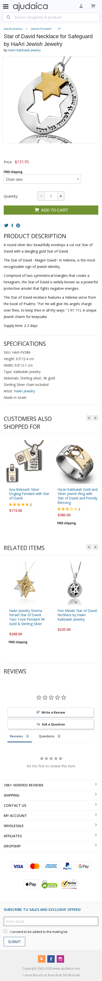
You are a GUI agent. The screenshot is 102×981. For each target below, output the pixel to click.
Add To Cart (54, 210)
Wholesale (14, 825)
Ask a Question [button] (53, 724)
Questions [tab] (46, 736)
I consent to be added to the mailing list (38, 932)
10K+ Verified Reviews (23, 785)
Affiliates (13, 836)
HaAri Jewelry (24, 391)
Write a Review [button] (53, 712)
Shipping (11, 795)
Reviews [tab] (16, 736)
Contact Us (15, 805)
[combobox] (51, 17)
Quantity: (11, 196)
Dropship (12, 846)
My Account (15, 815)
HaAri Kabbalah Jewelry (24, 50)
